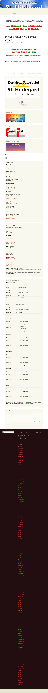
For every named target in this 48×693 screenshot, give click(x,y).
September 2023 (21, 481)
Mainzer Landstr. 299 (10, 170)
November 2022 (21, 501)
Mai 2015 (19, 676)
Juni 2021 (19, 534)
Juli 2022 (19, 509)
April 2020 (20, 561)
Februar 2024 (20, 472)
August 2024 (20, 460)
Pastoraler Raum (3, 13)
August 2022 (20, 507)
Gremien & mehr (35, 9)
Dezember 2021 (21, 522)
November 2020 (21, 547)
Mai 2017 (19, 629)
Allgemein (17, 42)
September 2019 (21, 575)
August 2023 (20, 483)
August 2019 (20, 577)
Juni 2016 (19, 651)
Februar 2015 (20, 682)
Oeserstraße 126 (9, 247)
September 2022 (21, 505)
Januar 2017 (20, 637)
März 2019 (20, 586)
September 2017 (21, 621)
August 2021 (20, 530)
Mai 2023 (19, 489)
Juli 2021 (19, 532)
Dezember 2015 (21, 662)
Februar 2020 (20, 565)
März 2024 (20, 470)
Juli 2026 (19, 440)
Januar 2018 (20, 614)
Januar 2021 (20, 544)
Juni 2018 (19, 604)
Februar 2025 (20, 448)
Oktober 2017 (20, 620)
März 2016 (20, 657)
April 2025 (20, 444)
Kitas (9, 12)
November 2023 (21, 477)
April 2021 (20, 538)
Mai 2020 (19, 559)
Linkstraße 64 (8, 231)
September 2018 (21, 598)
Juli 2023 (19, 485)
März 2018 (20, 610)
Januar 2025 (20, 450)
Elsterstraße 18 (9, 193)
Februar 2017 (20, 635)
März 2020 (20, 563)
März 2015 (20, 680)
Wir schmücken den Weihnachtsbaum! (15, 73)
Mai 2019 (19, 583)
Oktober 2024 (20, 456)
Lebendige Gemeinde (42, 9)
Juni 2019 (19, 581)
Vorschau (9, 9)
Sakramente (28, 9)
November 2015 (21, 664)
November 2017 (21, 618)
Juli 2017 (19, 625)
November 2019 (21, 571)
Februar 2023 (20, 495)
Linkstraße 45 (8, 184)
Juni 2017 (19, 627)
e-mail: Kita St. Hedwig (10, 218)
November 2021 (21, 524)
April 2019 (20, 584)
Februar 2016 (20, 658)
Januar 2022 (20, 520)
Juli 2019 (19, 579)
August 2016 (20, 647)
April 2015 (20, 678)
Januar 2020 (20, 567)
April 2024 (20, 468)
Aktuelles (3, 9)
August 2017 (20, 623)
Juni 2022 (19, 510)
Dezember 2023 (21, 475)
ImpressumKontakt (15, 13)
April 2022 (20, 514)
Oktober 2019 (20, 573)
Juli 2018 (19, 602)
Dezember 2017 (21, 616)
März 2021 (20, 540)
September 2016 (21, 645)
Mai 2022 (19, 512)
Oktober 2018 (20, 596)
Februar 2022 (20, 518)
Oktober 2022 (20, 503)
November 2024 (21, 454)
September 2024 (21, 458)
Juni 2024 (19, 464)
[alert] (24, 158)
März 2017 (20, 633)
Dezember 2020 (21, 546)
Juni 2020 (19, 557)
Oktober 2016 (20, 643)
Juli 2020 (19, 555)
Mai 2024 (19, 466)
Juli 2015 (19, 672)
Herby (22, 42)
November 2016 (21, 641)
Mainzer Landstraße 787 (10, 242)
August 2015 (20, 670)
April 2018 (20, 608)
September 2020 (21, 551)
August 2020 (20, 553)
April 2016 (20, 655)
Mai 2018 (19, 606)
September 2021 (21, 528)
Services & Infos (15, 9)
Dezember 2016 (21, 639)
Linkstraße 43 (8, 202)
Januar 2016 (20, 660)
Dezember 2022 (21, 499)
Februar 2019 (20, 588)
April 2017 (20, 631)
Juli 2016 (19, 649)
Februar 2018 (20, 612)
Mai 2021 (19, 536)
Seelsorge (22, 9)
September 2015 (21, 668)
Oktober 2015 (20, 666)
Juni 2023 (19, 487)
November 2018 (21, 594)
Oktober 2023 (20, 479)
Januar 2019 (20, 590)
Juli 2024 (19, 462)
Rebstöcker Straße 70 (10, 258)
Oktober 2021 (20, 526)
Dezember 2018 (21, 592)
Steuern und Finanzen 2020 (35, 73)
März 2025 (20, 446)
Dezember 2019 (21, 569)
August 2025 (20, 442)
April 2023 (20, 491)
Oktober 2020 (20, 549)
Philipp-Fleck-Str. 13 (10, 264)
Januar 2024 (20, 473)
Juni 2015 (19, 674)
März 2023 (20, 493)
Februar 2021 (20, 542)
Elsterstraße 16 (9, 213)
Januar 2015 (20, 684)
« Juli (13, 425)
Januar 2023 (20, 497)
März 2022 (20, 516)
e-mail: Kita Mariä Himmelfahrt (11, 209)
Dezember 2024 (21, 452)
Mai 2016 (19, 653)
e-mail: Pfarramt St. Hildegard (11, 174)
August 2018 (20, 600)
